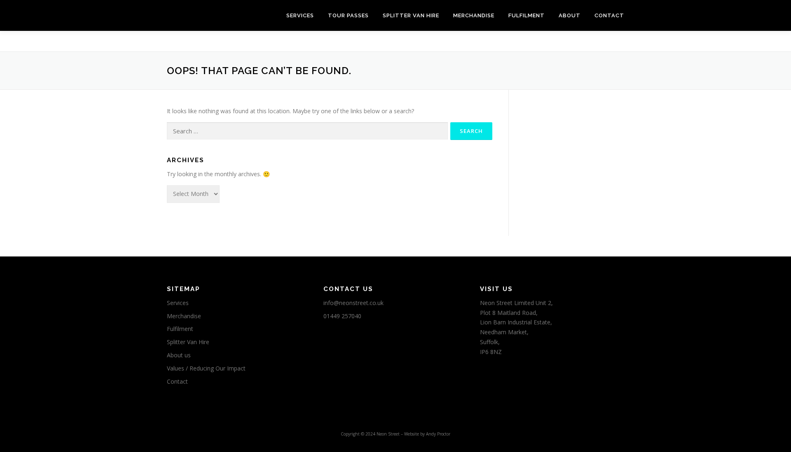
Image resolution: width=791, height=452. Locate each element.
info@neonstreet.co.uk (353, 303)
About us (179, 355)
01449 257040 (342, 316)
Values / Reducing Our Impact (206, 368)
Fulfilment (526, 15)
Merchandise (473, 15)
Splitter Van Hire (411, 15)
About (569, 15)
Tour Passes (348, 15)
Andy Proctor (438, 434)
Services (300, 15)
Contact (609, 15)
